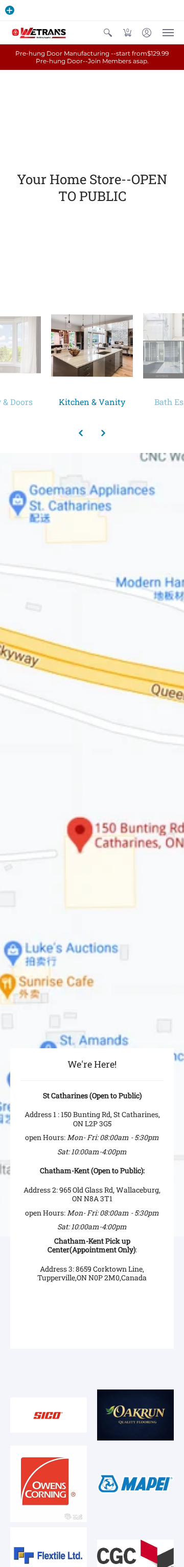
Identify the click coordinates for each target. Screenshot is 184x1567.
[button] (9, 10)
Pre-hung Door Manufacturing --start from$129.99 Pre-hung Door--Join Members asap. (92, 57)
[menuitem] (108, 32)
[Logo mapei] (135, 1484)
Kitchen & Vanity (92, 401)
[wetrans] (38, 32)
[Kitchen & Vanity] (92, 346)
